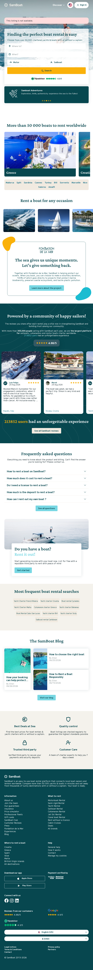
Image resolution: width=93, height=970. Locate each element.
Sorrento (64, 182)
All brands (53, 828)
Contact (52, 853)
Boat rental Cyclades (70, 601)
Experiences (10, 831)
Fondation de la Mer (13, 828)
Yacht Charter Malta (22, 607)
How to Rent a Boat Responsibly (60, 675)
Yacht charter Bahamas (69, 607)
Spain (7, 853)
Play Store (26, 885)
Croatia (7, 847)
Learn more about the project (46, 287)
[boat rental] (13, 5)
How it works (54, 850)
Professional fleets (13, 814)
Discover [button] (57, 4)
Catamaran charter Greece (45, 607)
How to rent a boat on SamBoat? (26, 471)
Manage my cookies (57, 855)
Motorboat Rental (56, 800)
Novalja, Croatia (52, 411)
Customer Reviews (13, 823)
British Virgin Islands (14, 861)
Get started (23, 570)
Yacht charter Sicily (68, 613)
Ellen (11, 683)
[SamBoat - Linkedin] (17, 900)
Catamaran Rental (56, 811)
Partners (52, 949)
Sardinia (28, 182)
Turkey (48, 182)
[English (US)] (70, 5)
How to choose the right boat (66, 654)
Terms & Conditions (13, 949)
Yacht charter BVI (50, 613)
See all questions (46, 508)
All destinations (11, 864)
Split (19, 182)
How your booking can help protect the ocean (17, 680)
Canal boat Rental (56, 817)
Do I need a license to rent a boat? (27, 485)
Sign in (83, 4)
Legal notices (10, 947)
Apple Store (26, 878)
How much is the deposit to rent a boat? (31, 492)
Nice (85, 182)
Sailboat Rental (55, 809)
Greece (7, 850)
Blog (6, 834)
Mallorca (10, 182)
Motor (16, 62)
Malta (7, 858)
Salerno (42, 186)
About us (8, 800)
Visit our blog (46, 697)
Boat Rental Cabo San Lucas (28, 613)
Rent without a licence (59, 820)
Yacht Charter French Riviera (26, 601)
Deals (50, 825)
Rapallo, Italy (8, 411)
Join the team (11, 803)
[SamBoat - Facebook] (6, 900)
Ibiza (6, 855)
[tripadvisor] (11, 920)
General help (54, 847)
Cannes (38, 182)
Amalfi (51, 186)
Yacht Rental (54, 806)
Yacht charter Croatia (50, 601)
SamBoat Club (11, 820)
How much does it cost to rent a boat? (29, 478)
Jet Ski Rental (55, 814)
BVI (55, 182)
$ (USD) (45, 938)
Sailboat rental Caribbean (46, 619)
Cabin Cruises (54, 823)
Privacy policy (54, 947)
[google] (53, 910)
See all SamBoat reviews (46, 430)
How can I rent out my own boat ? (26, 499)
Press (6, 825)
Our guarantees (11, 806)
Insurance (9, 809)
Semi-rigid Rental (56, 803)
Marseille (76, 182)
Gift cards (9, 817)
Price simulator (11, 811)
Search (48, 70)
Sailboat (58, 62)
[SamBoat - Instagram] (12, 900)
